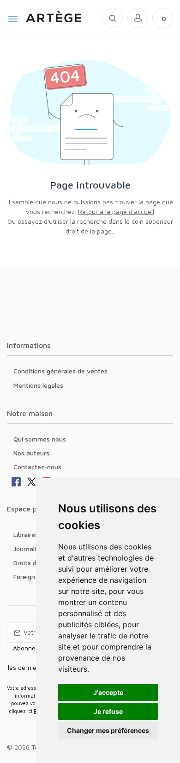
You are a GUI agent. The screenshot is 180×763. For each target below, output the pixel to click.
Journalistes (31, 549)
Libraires (25, 534)
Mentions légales (38, 385)
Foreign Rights (34, 576)
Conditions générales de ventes (60, 371)
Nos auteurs (31, 453)
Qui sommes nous (39, 439)
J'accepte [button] (108, 692)
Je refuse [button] (108, 711)
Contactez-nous (37, 467)
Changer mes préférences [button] (108, 730)
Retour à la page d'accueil (116, 211)
